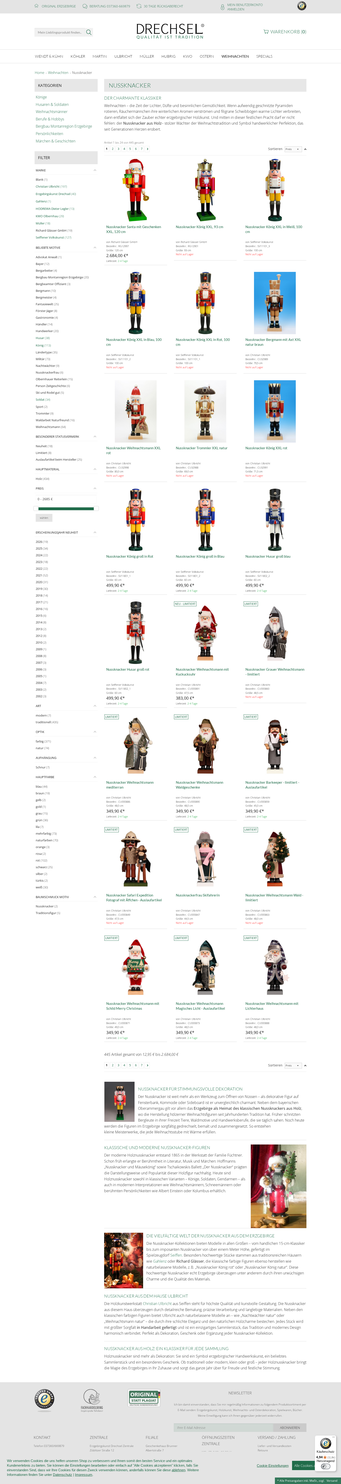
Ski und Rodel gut (50, 392)
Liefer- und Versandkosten (274, 1446)
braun (43, 793)
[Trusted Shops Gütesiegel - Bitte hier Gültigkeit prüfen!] (301, 5)
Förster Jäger (46, 311)
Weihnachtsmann (51, 427)
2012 (41, 636)
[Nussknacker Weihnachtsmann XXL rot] (135, 411)
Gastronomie (47, 317)
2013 (41, 629)
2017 (42, 602)
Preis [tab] (40, 488)
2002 (41, 696)
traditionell (47, 722)
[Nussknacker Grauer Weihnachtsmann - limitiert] (275, 632)
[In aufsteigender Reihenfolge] (305, 149)
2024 (42, 555)
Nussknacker (47, 906)
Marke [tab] (41, 170)
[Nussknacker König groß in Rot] (135, 520)
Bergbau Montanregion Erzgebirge (62, 277)
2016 (42, 609)
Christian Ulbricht (51, 186)
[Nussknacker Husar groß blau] (275, 520)
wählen (44, 517)
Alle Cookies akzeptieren (313, 1465)
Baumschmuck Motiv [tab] (52, 897)
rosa (41, 854)
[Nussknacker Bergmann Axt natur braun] (275, 303)
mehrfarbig (46, 833)
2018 (42, 595)
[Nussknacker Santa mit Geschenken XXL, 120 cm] (135, 190)
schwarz (44, 867)
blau (42, 786)
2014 (41, 622)
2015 (41, 615)
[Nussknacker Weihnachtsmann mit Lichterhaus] (275, 967)
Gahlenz (43, 201)
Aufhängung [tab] (46, 758)
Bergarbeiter (46, 270)
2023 (42, 562)
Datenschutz (62, 1475)
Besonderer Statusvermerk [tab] (57, 436)
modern (43, 715)
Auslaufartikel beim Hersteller (59, 459)
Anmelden (235, 9)
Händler (44, 324)
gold (41, 807)
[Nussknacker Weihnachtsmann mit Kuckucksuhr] (205, 632)
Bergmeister (46, 297)
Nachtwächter (47, 366)
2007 (41, 662)
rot (41, 860)
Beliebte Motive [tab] (48, 247)
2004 (41, 683)
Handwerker (47, 331)
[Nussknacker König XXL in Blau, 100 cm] (135, 303)
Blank (42, 179)
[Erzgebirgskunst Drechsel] (170, 31)
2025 (42, 548)
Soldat (43, 399)
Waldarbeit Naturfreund (55, 420)
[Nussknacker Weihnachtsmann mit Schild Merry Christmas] (135, 967)
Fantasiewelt (47, 304)
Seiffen (176, 1255)
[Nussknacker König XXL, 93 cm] (205, 190)
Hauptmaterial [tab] (48, 469)
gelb (41, 800)
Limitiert (43, 453)
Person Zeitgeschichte (53, 386)
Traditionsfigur (48, 913)
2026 (42, 542)
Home (39, 72)
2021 (42, 575)
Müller (43, 223)
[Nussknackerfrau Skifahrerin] (205, 858)
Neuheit (44, 446)
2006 (41, 669)
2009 (41, 649)
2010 (41, 642)
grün (42, 820)
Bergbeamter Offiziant (53, 284)
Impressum (83, 1475)
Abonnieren (290, 1427)
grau (42, 813)
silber (41, 874)
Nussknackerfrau (49, 372)
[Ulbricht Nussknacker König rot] (275, 411)
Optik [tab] (40, 732)
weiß (42, 887)
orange (43, 847)
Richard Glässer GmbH (54, 230)
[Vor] (147, 149)
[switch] (325, 1466)
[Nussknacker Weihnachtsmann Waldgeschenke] (205, 745)
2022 (42, 568)
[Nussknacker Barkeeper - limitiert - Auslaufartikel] (275, 745)
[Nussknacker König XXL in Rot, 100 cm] (205, 303)
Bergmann (46, 291)
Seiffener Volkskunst (53, 237)
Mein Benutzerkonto (245, 5)
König (43, 345)
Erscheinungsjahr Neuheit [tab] (57, 532)
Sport (42, 407)
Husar (43, 338)
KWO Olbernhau (50, 216)
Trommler (45, 413)
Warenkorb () (288, 32)
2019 (42, 589)
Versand (332, 1481)
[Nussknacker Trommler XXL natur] (205, 411)
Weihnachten (58, 72)
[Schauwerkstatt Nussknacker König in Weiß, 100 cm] (275, 190)
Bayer (42, 264)
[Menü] (333, 1438)
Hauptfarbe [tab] (45, 777)
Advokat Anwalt (49, 257)
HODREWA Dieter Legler (55, 209)
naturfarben (47, 840)
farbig (43, 741)
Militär (43, 359)
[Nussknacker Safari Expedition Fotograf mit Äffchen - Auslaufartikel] (135, 858)
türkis (42, 880)
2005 (41, 676)
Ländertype (47, 352)
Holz (42, 479)
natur (42, 748)
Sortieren (275, 149)
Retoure (263, 1450)
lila (40, 827)
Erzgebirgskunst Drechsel (56, 194)
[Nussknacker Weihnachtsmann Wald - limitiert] (275, 858)
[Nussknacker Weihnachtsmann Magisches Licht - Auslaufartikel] (205, 967)
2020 (42, 582)
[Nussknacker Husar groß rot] (135, 632)
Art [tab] (38, 706)
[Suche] (89, 32)
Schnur (43, 767)
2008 (41, 656)
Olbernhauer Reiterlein (54, 379)
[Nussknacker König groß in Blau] (205, 520)
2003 (41, 689)
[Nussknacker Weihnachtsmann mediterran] (135, 745)
